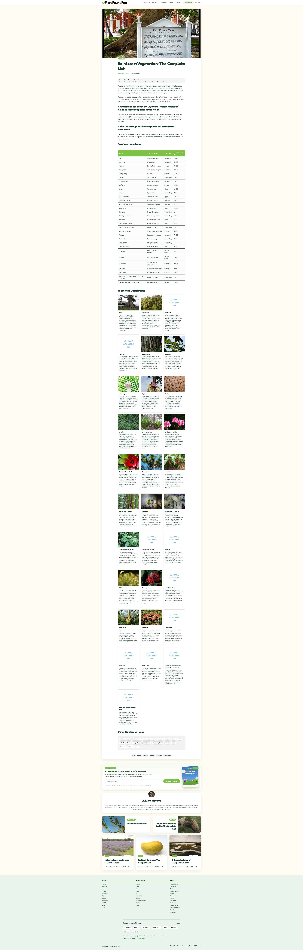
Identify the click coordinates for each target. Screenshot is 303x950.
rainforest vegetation (156, 755)
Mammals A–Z (127, 927)
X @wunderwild (141, 938)
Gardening (138, 903)
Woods (122, 743)
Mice (138, 747)
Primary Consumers (125, 739)
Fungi (179, 739)
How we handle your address (144, 785)
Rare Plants (146, 743)
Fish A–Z (166, 927)
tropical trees (167, 755)
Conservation (173, 889)
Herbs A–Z (135, 931)
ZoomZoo (172, 910)
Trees (137, 886)
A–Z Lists (162, 2)
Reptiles (104, 891)
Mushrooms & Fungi (141, 900)
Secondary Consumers (149, 739)
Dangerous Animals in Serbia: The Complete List (166, 826)
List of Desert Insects (137, 823)
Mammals (104, 886)
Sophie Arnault (110, 866)
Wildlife (104, 903)
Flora (128, 743)
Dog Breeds (137, 739)
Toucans (167, 739)
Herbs (137, 891)
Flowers (138, 889)
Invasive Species (174, 891)
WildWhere (173, 912)
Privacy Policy (189, 945)
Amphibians (105, 893)
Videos (179, 2)
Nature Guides (174, 884)
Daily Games (187, 2)
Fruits (173, 739)
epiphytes (145, 755)
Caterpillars (131, 747)
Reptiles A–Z (146, 927)
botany (133, 755)
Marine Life (105, 900)
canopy (139, 755)
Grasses (160, 739)
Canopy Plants (137, 743)
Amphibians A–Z (156, 927)
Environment (173, 896)
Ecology (172, 893)
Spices (138, 898)
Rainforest (122, 58)
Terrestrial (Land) (133, 82)
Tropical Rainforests (150, 82)
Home (120, 80)
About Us (172, 945)
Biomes (126, 82)
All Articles (197, 945)
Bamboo (122, 747)
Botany (174, 856)
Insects (167, 743)
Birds (103, 889)
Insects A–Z (174, 927)
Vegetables (139, 896)
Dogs (103, 905)
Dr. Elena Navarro (124, 73)
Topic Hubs (173, 886)
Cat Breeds (173, 903)
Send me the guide (171, 781)
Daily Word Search (175, 907)
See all (178, 923)
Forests (142, 82)
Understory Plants (158, 743)
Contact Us (180, 945)
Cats (103, 907)
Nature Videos (174, 905)
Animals (145, 2)
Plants (154, 2)
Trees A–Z (126, 931)
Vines (173, 743)
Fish (103, 896)
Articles (171, 2)
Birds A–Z (136, 927)
